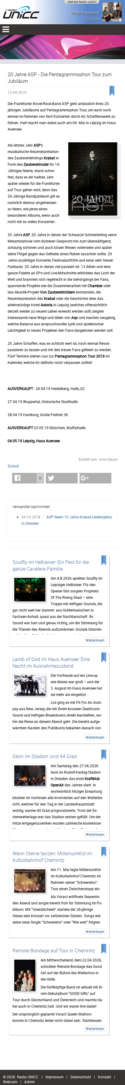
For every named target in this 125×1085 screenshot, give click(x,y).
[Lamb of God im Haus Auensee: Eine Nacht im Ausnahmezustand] (29, 685)
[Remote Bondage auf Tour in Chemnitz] (24, 975)
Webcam (10, 1081)
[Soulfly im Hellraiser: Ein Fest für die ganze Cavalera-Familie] (29, 590)
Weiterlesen (95, 640)
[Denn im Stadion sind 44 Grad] (29, 776)
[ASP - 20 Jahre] (92, 181)
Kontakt (104, 1076)
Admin (29, 1081)
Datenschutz (80, 1076)
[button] (28, 478)
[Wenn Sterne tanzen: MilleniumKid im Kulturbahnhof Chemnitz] (29, 881)
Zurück (13, 465)
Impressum (54, 1076)
